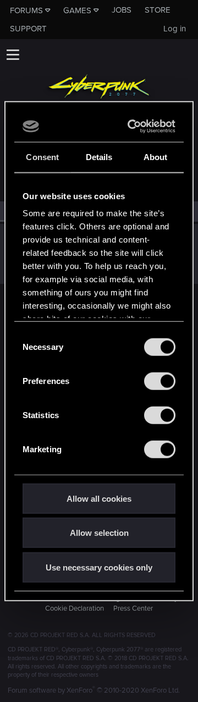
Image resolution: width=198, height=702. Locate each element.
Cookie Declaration (74, 608)
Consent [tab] (42, 156)
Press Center (133, 608)
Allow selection (99, 533)
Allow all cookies (99, 498)
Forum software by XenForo (94, 690)
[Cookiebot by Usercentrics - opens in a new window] (132, 126)
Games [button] (77, 10)
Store (157, 10)
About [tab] (156, 156)
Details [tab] (99, 156)
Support (28, 29)
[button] (12, 54)
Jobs (121, 10)
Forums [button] (26, 10)
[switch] (159, 381)
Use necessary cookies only (99, 567)
